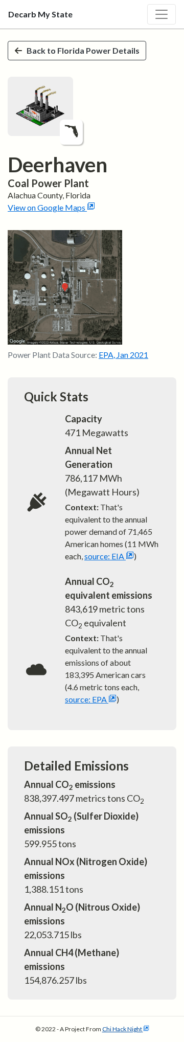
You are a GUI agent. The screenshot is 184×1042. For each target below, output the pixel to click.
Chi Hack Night (122, 1029)
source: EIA (104, 556)
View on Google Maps (46, 207)
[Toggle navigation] (161, 14)
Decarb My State (40, 14)
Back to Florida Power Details (83, 50)
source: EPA (86, 699)
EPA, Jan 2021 (123, 354)
